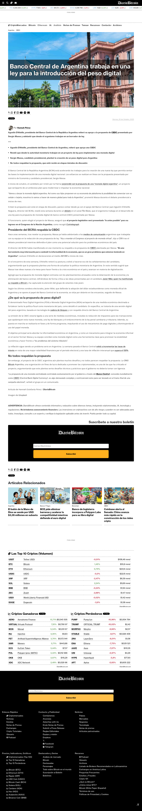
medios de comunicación (94, 234)
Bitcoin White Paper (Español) (92, 788)
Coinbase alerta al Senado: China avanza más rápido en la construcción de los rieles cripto (118, 515)
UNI (73, 653)
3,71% (109, 8)
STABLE (75, 634)
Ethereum (42, 25)
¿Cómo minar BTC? (88, 785)
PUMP (74, 619)
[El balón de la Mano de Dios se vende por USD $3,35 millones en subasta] (23, 496)
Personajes (48, 766)
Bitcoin (32, 25)
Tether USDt (29, 559)
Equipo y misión (50, 734)
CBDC (18, 30)
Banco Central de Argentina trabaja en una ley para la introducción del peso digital (70, 70)
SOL (11, 583)
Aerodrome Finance (27, 619)
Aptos (86, 662)
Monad (21, 629)
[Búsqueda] (8, 3)
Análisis (57, 25)
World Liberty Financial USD (36, 597)
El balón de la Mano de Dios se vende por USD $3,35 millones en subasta (23, 512)
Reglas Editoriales (51, 731)
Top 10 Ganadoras (16, 760)
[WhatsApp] (12, 112)
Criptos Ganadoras (24, 614)
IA (50, 25)
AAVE (74, 648)
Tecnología (84, 725)
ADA (118, 8)
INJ (10, 634)
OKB (11, 657)
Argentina (11, 30)
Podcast (12, 737)
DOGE (40, 8)
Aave (86, 648)
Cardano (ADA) (15, 788)
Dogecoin (27, 602)
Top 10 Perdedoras (16, 763)
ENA (74, 643)
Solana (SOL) (14, 785)
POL (11, 653)
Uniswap (87, 653)
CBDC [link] (114, 132)
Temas (85, 25)
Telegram (48, 747)
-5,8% (11, 8)
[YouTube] (22, 112)
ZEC (20, 8)
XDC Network (24, 662)
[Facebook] (15, 112)
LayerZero (88, 638)
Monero (21, 643)
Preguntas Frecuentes (89, 772)
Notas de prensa (86, 728)
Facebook (49, 743)
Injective (21, 634)
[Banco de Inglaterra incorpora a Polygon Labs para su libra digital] (87, 496)
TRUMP (75, 624)
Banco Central (103, 374)
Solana (26, 583)
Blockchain (75, 506)
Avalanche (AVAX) (16, 794)
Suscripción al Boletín (52, 772)
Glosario (10, 734)
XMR (99, 8)
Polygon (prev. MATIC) (28, 653)
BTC (11, 564)
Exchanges (11, 728)
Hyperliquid (89, 657)
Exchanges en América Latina (92, 769)
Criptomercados (15, 715)
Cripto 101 (83, 779)
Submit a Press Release (53, 728)
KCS (11, 648)
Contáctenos (49, 715)
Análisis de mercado (52, 757)
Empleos (47, 737)
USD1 (11, 597)
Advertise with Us (51, 722)
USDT (11, 559)
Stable (87, 634)
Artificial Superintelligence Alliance (33, 638)
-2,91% (132, 8)
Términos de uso (86, 791)
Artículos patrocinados (89, 731)
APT (74, 662)
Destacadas (48, 763)
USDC (11, 573)
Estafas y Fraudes (87, 775)
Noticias (10, 719)
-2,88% (30, 8)
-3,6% (53, 8)
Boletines (47, 775)
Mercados (83, 719)
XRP (11, 578)
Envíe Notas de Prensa (53, 725)
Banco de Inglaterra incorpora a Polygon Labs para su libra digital (86, 512)
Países (82, 715)
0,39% (72, 8)
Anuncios (47, 719)
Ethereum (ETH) (15, 773)
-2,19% (90, 8)
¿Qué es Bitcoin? (87, 782)
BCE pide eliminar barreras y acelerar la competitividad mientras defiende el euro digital (54, 514)
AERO (11, 619)
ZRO (74, 638)
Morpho (87, 629)
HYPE (74, 657)
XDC (11, 662)
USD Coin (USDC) (16, 779)
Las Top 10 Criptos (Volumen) (32, 553)
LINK (63, 8)
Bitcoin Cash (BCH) (17, 782)
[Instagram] (18, 112)
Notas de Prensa (71, 25)
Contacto (106, 25)
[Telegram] (25, 112)
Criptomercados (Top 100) (20, 757)
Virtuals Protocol (25, 624)
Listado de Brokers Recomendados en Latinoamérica (103, 766)
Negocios (83, 722)
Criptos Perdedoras (88, 614)
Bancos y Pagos (45, 506)
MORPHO (76, 629)
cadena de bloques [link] (58, 310)
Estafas (9, 722)
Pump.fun (88, 619)
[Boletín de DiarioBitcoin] (29, 112)
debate (67, 211)
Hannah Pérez (23, 128)
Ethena (87, 643)
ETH (11, 569)
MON (11, 629)
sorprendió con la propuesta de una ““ (90, 184)
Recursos (94, 25)
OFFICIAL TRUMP (92, 624)
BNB (11, 588)
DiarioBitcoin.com (125, 606)
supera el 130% (121, 350)
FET (11, 638)
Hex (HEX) (13, 791)
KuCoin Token (24, 648)
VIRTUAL (13, 624)
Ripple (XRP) (14, 776)
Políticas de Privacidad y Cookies (94, 794)
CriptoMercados (18, 25)
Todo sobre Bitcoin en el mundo (57, 769)
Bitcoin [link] (11, 364)
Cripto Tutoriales (14, 731)
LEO (81, 8)
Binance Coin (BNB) (17, 797)
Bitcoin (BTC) (14, 769)
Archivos (117, 25)
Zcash (26, 593)
